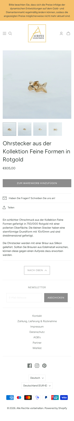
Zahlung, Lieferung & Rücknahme (37, 321)
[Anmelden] (61, 33)
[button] (37, 270)
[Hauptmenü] (4, 33)
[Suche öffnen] (10, 33)
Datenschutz (37, 332)
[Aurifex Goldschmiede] (37, 32)
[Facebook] (29, 365)
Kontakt (37, 315)
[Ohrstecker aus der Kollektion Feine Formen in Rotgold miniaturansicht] (9, 129)
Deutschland (35, 385)
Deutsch (35, 377)
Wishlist (37, 348)
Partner (37, 342)
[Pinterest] (44, 365)
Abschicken (56, 297)
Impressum (37, 326)
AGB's (37, 337)
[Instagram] (37, 365)
